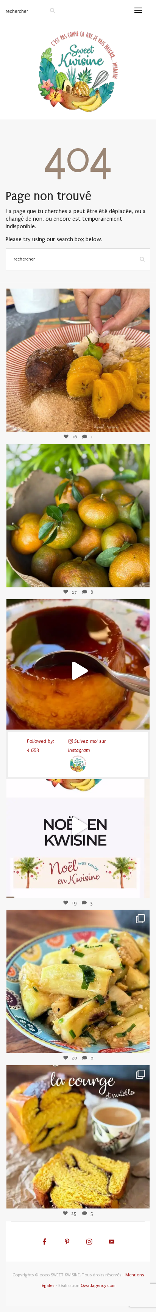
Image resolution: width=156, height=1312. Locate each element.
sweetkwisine (78, 354)
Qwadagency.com (98, 1285)
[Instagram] (138, 419)
